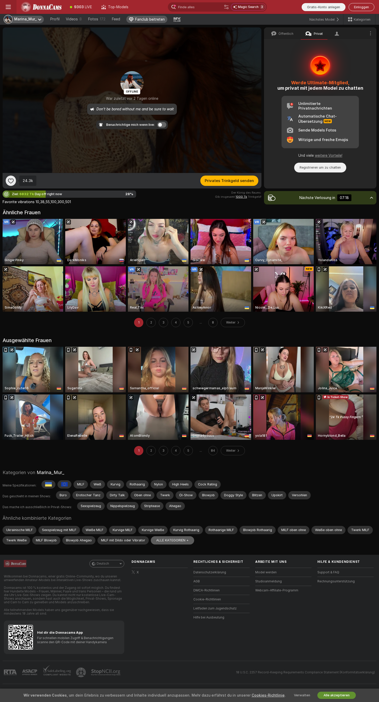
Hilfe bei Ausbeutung (208, 617)
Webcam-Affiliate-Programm (276, 590)
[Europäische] (64, 484)
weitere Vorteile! (328, 155)
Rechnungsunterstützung (336, 581)
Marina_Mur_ (50, 472)
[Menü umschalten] (8, 7)
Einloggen (361, 7)
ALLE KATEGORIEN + (172, 540)
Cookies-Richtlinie (268, 695)
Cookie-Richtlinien (207, 599)
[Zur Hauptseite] (41, 7)
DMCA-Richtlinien (206, 590)
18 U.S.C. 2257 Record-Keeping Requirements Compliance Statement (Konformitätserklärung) (305, 672)
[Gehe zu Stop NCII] (106, 672)
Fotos (96, 19)
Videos (74, 19)
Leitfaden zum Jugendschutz (215, 608)
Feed (116, 19)
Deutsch (103, 563)
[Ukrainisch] (48, 484)
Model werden (266, 572)
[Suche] (226, 7)
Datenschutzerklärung (209, 572)
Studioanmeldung (268, 581)
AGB (196, 581)
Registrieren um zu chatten (320, 167)
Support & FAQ (328, 572)
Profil (55, 19)
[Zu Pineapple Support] (81, 672)
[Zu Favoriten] (11, 181)
